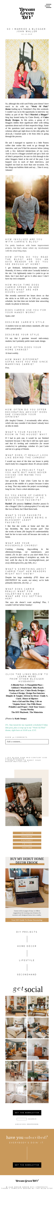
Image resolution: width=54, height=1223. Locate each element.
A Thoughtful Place (33, 685)
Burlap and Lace (16, 690)
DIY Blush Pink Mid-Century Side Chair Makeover (26, 758)
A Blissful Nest (17, 685)
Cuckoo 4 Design (17, 693)
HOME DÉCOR (27, 946)
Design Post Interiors (35, 693)
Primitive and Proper (18, 707)
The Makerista (36, 712)
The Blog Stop (44, 1188)
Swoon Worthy (27, 709)
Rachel (8, 504)
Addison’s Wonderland (21, 688)
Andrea (27, 504)
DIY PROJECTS (27, 932)
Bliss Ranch (38, 688)
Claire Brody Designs (34, 690)
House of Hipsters (30, 698)
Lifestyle (27, 960)
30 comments (16, 737)
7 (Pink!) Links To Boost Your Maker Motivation (23, 761)
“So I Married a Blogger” (36, 114)
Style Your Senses (36, 707)
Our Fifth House (34, 704)
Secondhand (27, 975)
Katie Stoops (20, 718)
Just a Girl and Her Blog (23, 701)
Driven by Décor (31, 696)
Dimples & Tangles (14, 696)
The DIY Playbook (19, 712)
